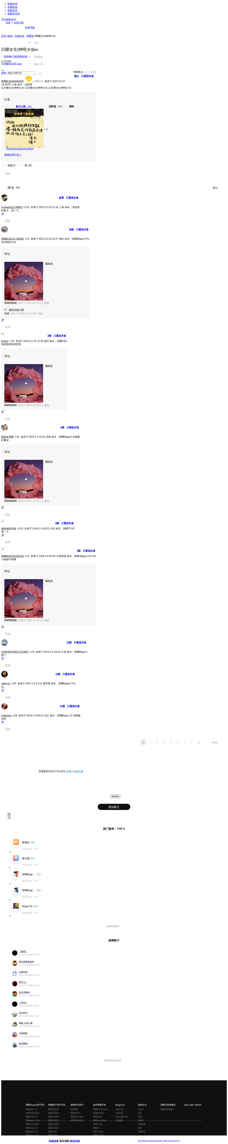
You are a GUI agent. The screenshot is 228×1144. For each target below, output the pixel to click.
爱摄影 (30, 36)
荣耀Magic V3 (31, 1128)
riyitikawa (6, 715)
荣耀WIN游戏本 (77, 1120)
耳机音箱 (141, 1124)
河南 (40, 313)
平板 (140, 1113)
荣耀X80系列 (98, 1113)
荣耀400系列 (53, 1116)
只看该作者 (72, 197)
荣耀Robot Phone (100, 1109)
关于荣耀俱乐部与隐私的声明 (78, 1138)
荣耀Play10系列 (99, 1120)
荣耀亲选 (12, 10)
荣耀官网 (12, 4)
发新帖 (215, 742)
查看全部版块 (112, 926)
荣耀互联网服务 (167, 1109)
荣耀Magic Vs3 (32, 1131)
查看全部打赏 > (12, 154)
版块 (10, 36)
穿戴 (140, 1116)
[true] (40, 73)
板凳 (61, 197)
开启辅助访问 (8, 19)
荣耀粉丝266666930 (12, 81)
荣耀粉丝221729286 (12, 239)
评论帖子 (114, 806)
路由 (140, 1128)
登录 (8, 22)
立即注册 (19, 22)
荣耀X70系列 (98, 1135)
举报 (7, 173)
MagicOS (119, 1109)
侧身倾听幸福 (8, 528)
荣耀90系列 (53, 1135)
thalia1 (5, 341)
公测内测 (119, 1113)
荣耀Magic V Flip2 (33, 1120)
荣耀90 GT (52, 1131)
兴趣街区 (20, 36)
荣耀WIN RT (76, 1113)
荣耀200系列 (53, 1124)
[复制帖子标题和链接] (15, 56)
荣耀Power (97, 1116)
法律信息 (103, 1138)
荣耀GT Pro (98, 1124)
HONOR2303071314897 (15, 652)
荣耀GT (96, 1128)
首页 (36, 35)
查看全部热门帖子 (112, 1060)
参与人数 (24, 106)
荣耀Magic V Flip (33, 1135)
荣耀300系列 (53, 1120)
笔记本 (141, 1109)
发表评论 (115, 796)
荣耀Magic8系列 (32, 1113)
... (191, 742)
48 (199, 742)
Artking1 (5, 683)
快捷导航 (30, 27)
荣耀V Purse (98, 1131)
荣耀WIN (74, 1109)
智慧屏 (141, 1120)
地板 (71, 229)
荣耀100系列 (53, 1128)
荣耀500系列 (53, 1113)
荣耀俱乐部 (13, 13)
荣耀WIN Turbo (77, 1116)
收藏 (11, 165)
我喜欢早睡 (7, 437)
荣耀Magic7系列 (32, 1124)
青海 (46, 303)
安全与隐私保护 (122, 1116)
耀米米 (49, 263)
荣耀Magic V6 (31, 1109)
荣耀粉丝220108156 (12, 556)
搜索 (3, 73)
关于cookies (95, 1138)
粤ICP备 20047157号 (171, 1141)
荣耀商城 (12, 7)
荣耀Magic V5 (31, 1116)
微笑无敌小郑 (16, 309)
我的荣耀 (119, 1120)
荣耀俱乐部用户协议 (57, 1138)
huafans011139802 (11, 207)
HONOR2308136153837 (20, 148)
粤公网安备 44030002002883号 (150, 1141)
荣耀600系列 (53, 1109)
